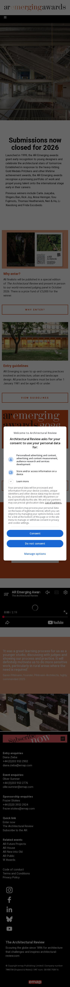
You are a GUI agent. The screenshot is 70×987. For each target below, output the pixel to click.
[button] (35, 481)
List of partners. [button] (53, 502)
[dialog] (35, 493)
